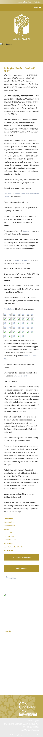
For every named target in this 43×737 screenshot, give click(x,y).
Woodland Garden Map (22, 557)
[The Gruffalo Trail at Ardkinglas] (18, 607)
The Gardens (8, 518)
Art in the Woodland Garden (14, 547)
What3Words (9, 309)
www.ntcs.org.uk (20, 376)
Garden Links (8, 550)
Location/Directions (24, 2)
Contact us (37, 2)
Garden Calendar (10, 540)
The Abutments (9, 536)
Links (12, 735)
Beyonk (26, 231)
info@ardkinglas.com (30, 730)
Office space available (23, 735)
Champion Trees (9, 522)
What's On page (21, 260)
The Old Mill (8, 533)
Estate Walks (21, 568)
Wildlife (6, 529)
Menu (36, 8)
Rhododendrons (9, 526)
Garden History (9, 543)
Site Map (36, 735)
